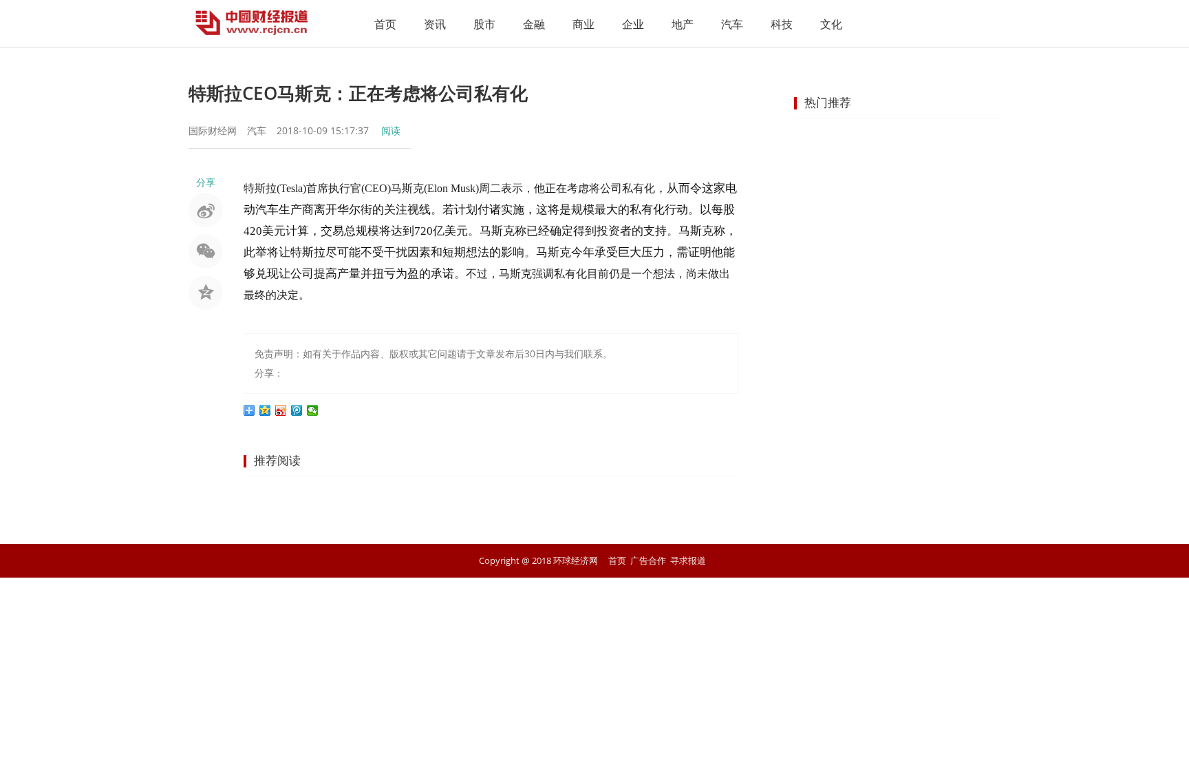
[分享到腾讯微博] (297, 410)
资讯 (435, 24)
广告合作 (648, 560)
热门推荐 (827, 102)
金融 (534, 24)
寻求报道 (688, 560)
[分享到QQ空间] (265, 410)
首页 (385, 24)
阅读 (390, 130)
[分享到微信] (313, 410)
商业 (583, 24)
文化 (831, 24)
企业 (633, 24)
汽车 (732, 24)
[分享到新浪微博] (281, 410)
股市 (484, 24)
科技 (782, 24)
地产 (683, 24)
